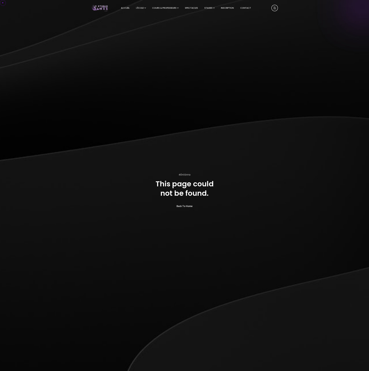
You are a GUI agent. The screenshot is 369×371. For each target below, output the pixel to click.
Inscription (227, 7)
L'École (140, 7)
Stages (208, 7)
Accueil (125, 7)
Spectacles (191, 7)
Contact (245, 7)
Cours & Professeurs (164, 7)
